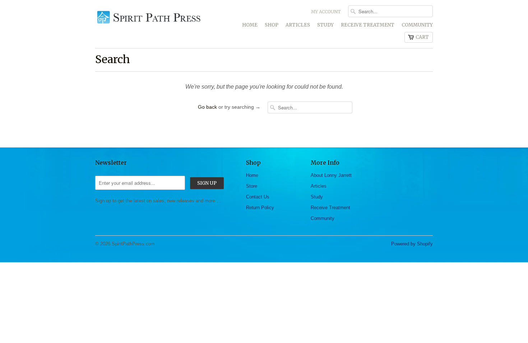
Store (251, 186)
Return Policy (260, 207)
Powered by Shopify (412, 243)
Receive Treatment (367, 25)
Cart (422, 37)
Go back (207, 107)
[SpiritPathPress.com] (149, 16)
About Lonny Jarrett (331, 175)
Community (417, 25)
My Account (326, 11)
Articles (298, 25)
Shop (271, 25)
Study (325, 25)
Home (250, 25)
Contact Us (257, 196)
